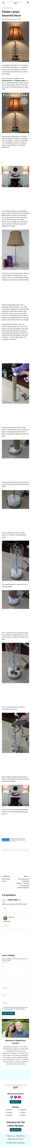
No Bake (9, 1115)
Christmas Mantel (10, 85)
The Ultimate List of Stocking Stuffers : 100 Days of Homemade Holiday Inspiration (23, 882)
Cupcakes (23, 1109)
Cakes (23, 1112)
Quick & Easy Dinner (6, 879)
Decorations (14, 850)
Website (5, 1003)
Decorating (9, 7)
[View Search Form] (3, 2)
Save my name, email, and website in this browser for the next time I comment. (16, 1008)
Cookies (9, 1112)
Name (5, 987)
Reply (4, 908)
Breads (9, 1109)
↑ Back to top (10, 1136)
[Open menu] (27, 2)
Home (3, 7)
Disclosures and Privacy (15, 1139)
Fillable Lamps (13, 313)
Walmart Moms (24, 850)
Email (5, 995)
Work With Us (20, 1136)
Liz (4, 19)
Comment (5, 962)
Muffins (23, 1115)
